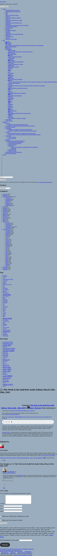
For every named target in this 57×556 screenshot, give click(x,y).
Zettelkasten (5, 335)
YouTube (5, 334)
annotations (5, 275)
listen (7, 367)
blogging (5, 276)
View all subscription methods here (44, 182)
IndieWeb (8, 123)
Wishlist (10, 115)
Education (5, 195)
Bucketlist (8, 29)
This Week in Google (6, 321)
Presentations (8, 128)
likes (10, 90)
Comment (2, 503)
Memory (5, 215)
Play (7, 255)
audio (5, 347)
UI (3, 326)
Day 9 (50, 417)
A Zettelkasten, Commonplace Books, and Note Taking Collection (20, 125)
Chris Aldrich (3, 1)
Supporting (17, 25)
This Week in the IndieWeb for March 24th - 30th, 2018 (22, 410)
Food (4, 206)
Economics (5, 194)
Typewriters (5, 268)
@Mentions (14, 22)
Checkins (15, 63)
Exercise (11, 73)
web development (6, 330)
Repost (7, 260)
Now (12, 14)
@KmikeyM (20, 475)
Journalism (5, 210)
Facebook (5, 288)
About (4, 9)
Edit (6, 238)
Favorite (7, 241)
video (4, 382)
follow (6, 359)
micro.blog (5, 300)
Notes (14, 95)
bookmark (9, 348)
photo (7, 371)
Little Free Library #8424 (11, 39)
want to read (6, 327)
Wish (7, 265)
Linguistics (5, 211)
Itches (26, 85)
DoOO (4, 285)
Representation (9, 205)
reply (7, 378)
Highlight (8, 244)
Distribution (8, 200)
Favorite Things (9, 27)
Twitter (5, 324)
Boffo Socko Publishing (11, 153)
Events (7, 239)
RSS (4, 316)
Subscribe (8, 41)
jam (4, 363)
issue (5, 361)
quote (5, 374)
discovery (5, 283)
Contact (4, 154)
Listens (17, 92)
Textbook (8, 139)
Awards (7, 197)
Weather (7, 264)
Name (1, 506)
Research (5, 122)
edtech (4, 287)
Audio (1, 457)
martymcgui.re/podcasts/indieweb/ (12, 414)
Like (7, 250)
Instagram (8, 245)
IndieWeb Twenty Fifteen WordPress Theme (18, 124)
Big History (8, 223)
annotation (8, 343)
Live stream (8, 253)
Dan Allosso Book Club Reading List (14, 152)
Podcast (4, 219)
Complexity (8, 224)
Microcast (8, 48)
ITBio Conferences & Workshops (15, 142)
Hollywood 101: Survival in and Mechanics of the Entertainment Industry (24, 134)
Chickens (13, 66)
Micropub (5, 302)
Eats (9, 71)
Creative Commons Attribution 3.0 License (22, 555)
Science (4, 221)
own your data (5, 306)
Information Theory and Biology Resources (15, 140)
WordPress (5, 269)
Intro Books (13, 148)
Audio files (11, 58)
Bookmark (8, 233)
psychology (5, 312)
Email (1, 508)
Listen (7, 251)
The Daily (5, 320)
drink (5, 354)
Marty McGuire (35, 408)
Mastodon (5, 298)
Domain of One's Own (7, 284)
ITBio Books (11, 146)
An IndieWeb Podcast (11, 46)
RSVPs (12, 110)
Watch (7, 263)
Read (7, 258)
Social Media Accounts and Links (13, 11)
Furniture (5, 208)
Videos (19, 112)
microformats (5, 301)
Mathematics (8, 135)
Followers (14, 19)
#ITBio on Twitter (12, 151)
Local (4, 213)
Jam (6, 249)
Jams (17, 87)
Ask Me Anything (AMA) (11, 26)
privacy (4, 311)
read (7, 376)
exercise (5, 357)
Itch (6, 248)
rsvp (6, 381)
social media (7, 318)
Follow (7, 243)
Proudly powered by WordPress (7, 551)
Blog (4, 40)
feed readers (6, 289)
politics (4, 310)
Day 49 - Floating (44, 417)
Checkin (7, 234)
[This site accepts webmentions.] (12, 552)
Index (7, 12)
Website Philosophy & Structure (13, 10)
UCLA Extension (12, 137)
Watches (17, 117)
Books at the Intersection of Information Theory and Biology (24, 147)
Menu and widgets (4, 6)
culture (4, 282)
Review (4, 220)
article (7, 345)
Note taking (5, 218)
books (4, 278)
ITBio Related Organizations (14, 143)
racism (4, 314)
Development (8, 199)
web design (5, 328)
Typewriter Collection (10, 127)
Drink (7, 235)
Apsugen (8, 38)
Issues (32, 82)
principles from (19, 551)
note (7, 369)
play (4, 372)
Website (1, 511)
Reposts (10, 107)
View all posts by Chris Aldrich (48, 455)
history (5, 291)
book (4, 460)
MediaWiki (9, 36)
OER (4, 305)
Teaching (8, 132)
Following (13, 17)
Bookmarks (15, 61)
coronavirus (5, 280)
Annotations (12, 53)
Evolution (8, 225)
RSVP (7, 262)
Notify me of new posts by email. (12, 520)
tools (4, 323)
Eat (6, 236)
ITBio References (12, 149)
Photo (7, 254)
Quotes (10, 100)
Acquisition (8, 230)
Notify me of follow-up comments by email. (15, 516)
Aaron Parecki (10, 417)
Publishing (8, 204)
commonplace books (8, 279)
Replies (10, 105)
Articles (15, 56)
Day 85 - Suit (29, 417)
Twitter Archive (9, 120)
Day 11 (5, 418)
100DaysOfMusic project (20, 417)
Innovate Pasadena (6, 296)
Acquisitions (20, 51)
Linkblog (24, 45)
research (4, 315)
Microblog (9, 43)
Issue (7, 246)
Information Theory (10, 226)
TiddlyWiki (14, 33)
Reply (7, 259)
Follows (15, 79)
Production (8, 203)
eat (5, 355)
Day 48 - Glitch (36, 417)
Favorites (11, 76)
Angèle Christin (5, 432)
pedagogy (5, 307)
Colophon (8, 31)
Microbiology (9, 228)
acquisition (7, 342)
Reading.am (41, 457)
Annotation (8, 231)
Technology (5, 267)
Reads (10, 102)
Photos (11, 97)
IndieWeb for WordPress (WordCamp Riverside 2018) (20, 129)
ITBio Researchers (12, 144)
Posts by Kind (9, 49)
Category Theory (12, 138)
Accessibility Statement (11, 30)
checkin (8, 351)
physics (4, 309)
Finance (7, 201)
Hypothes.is (6, 292)
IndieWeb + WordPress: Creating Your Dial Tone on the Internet (22, 130)
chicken (5, 352)
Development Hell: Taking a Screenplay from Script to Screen (22, 133)
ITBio (4, 297)
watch (8, 384)
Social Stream (9, 119)
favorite (4, 358)
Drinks (10, 68)
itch (4, 362)
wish (4, 386)
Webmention (6, 331)
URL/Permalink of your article (9, 540)
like (6, 365)
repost (5, 379)
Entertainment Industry (8, 196)
